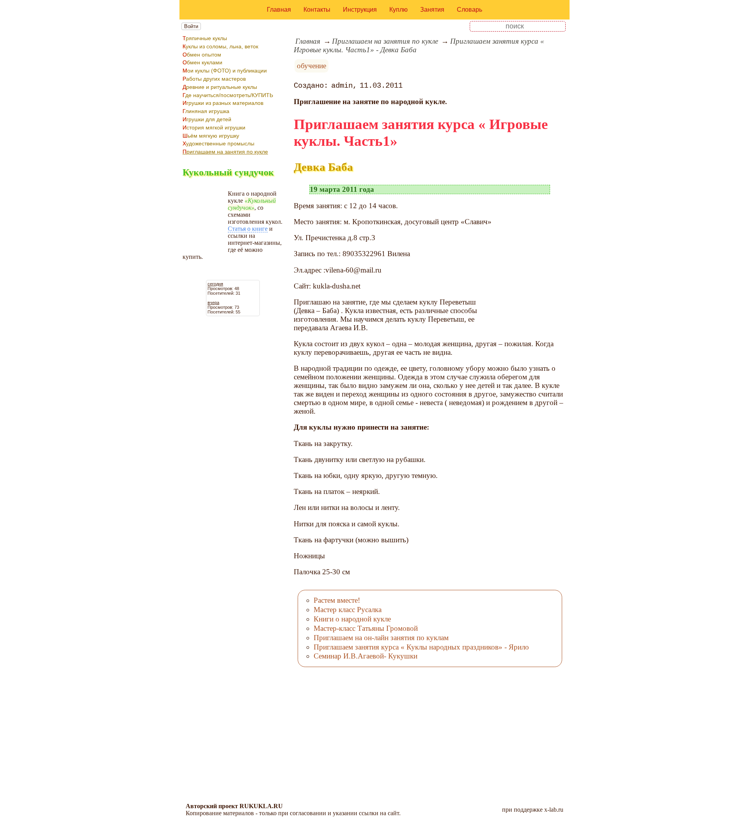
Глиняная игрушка (206, 111)
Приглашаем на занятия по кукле (225, 152)
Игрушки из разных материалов (223, 103)
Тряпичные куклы (205, 38)
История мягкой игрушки (214, 127)
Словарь (469, 9)
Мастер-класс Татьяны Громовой (366, 628)
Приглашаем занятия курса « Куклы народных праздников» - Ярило (421, 647)
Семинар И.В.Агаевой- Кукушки (365, 656)
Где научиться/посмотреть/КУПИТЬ (228, 95)
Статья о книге (248, 228)
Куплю (398, 9)
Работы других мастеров (214, 79)
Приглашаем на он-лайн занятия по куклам (381, 638)
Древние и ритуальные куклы (220, 87)
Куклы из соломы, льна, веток (220, 46)
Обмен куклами (202, 62)
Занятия (432, 9)
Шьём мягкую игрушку (211, 136)
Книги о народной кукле (352, 619)
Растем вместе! (337, 600)
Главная (279, 9)
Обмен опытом (202, 54)
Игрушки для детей (207, 119)
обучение (311, 66)
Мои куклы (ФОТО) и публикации (225, 70)
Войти (191, 26)
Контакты (317, 9)
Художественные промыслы (218, 143)
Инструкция (360, 9)
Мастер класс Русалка (348, 609)
